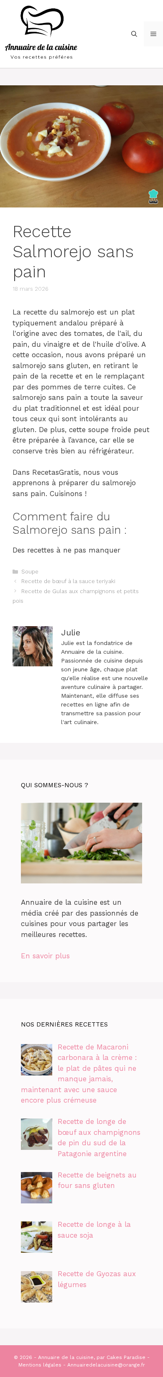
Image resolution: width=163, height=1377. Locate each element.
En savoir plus (45, 956)
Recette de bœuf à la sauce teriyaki (68, 581)
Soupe (29, 571)
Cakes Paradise (126, 1357)
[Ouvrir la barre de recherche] (134, 33)
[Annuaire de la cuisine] (42, 33)
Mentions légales (39, 1365)
